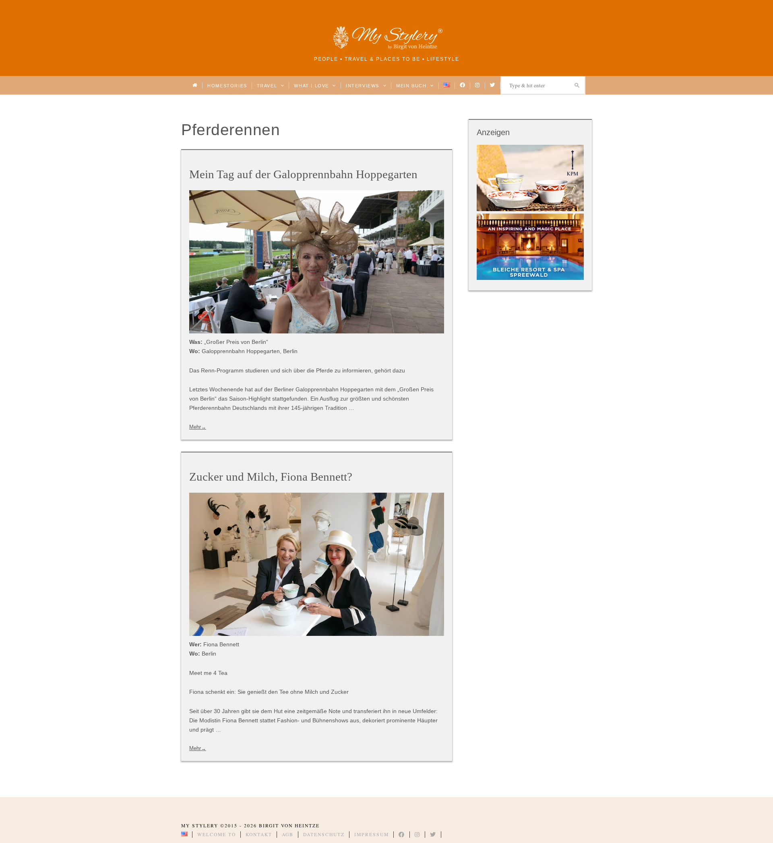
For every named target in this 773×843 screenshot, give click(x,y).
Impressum (371, 834)
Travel (268, 85)
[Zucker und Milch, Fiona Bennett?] (316, 564)
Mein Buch (412, 85)
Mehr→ (197, 427)
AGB (287, 834)
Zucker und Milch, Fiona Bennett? (270, 476)
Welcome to (216, 834)
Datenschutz (324, 834)
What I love (312, 85)
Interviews (363, 85)
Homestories (227, 85)
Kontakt (259, 834)
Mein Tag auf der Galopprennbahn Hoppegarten (303, 174)
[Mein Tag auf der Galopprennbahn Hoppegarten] (316, 261)
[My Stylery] (386, 48)
